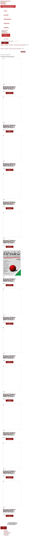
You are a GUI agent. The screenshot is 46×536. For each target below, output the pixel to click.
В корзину (10, 92)
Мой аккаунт (7, 19)
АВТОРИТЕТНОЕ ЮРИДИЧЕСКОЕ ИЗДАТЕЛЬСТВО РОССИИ (8, 6)
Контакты (6, 23)
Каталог (6, 15)
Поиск (5, 42)
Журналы (6, 48)
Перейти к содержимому (5, 0)
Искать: (2, 41)
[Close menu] (3, 527)
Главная (2, 48)
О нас (5, 10)
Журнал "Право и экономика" (15, 48)
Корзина (6, 27)
